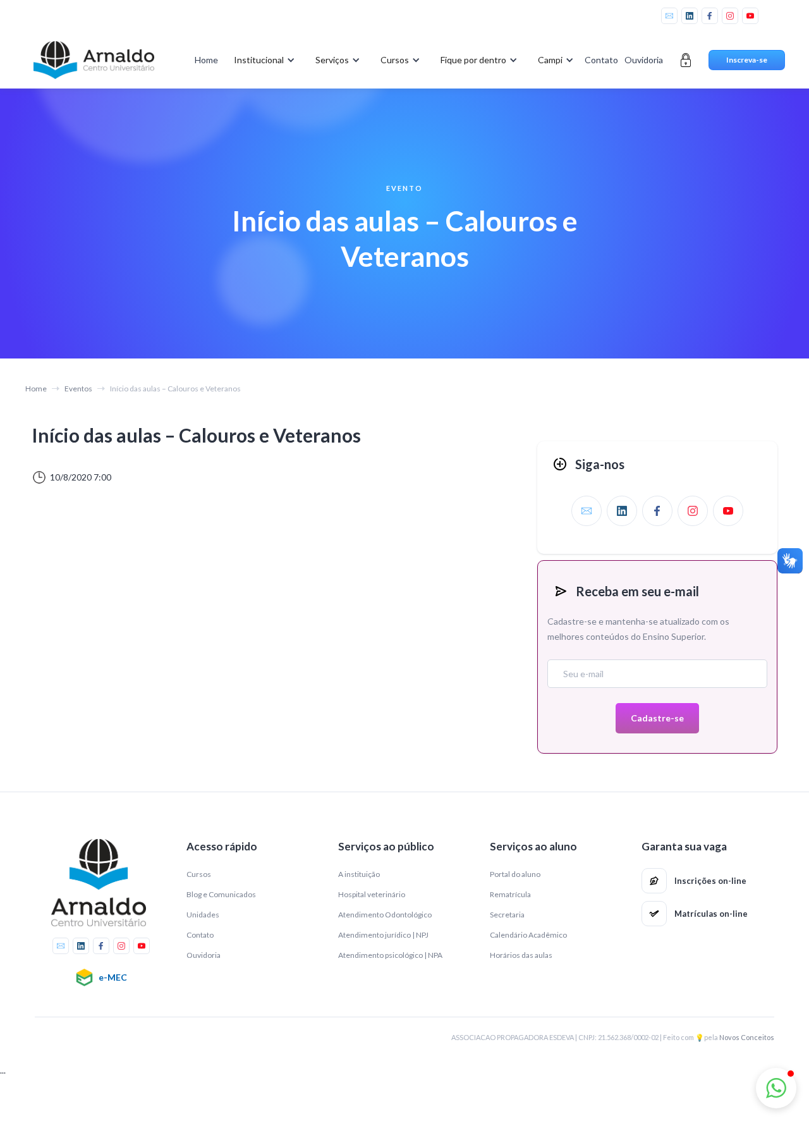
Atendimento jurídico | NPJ (383, 935)
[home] (93, 60)
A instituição (359, 874)
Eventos (78, 388)
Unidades (202, 914)
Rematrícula (510, 894)
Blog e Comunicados (221, 894)
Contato (601, 59)
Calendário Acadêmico (528, 935)
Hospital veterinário (371, 894)
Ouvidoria (643, 59)
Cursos (198, 874)
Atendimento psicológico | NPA (390, 955)
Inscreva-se (746, 59)
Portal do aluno (515, 874)
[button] (262, 60)
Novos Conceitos (746, 1037)
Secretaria (507, 914)
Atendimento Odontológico (385, 914)
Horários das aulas (521, 955)
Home (206, 59)
